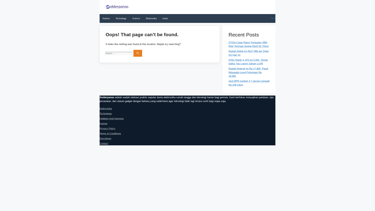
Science (136, 18)
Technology (121, 18)
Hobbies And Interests (112, 118)
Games (106, 18)
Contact (104, 143)
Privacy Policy (107, 128)
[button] (273, 18)
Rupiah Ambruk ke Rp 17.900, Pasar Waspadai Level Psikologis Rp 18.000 (248, 72)
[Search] (137, 53)
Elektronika (151, 18)
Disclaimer (105, 138)
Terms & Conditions (110, 133)
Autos (165, 18)
